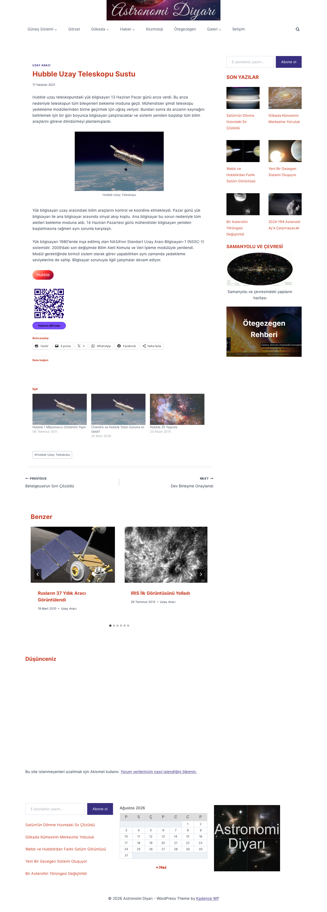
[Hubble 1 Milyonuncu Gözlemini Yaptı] (59, 409)
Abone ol (288, 62)
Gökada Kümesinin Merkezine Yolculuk (284, 118)
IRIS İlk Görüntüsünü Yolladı (160, 593)
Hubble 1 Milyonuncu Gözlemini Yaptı (59, 427)
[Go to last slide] (37, 574)
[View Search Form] (298, 29)
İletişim (238, 29)
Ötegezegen (185, 29)
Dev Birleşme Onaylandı (192, 482)
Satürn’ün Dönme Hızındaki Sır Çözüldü (240, 121)
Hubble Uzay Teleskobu (52, 454)
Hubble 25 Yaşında (163, 427)
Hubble (43, 274)
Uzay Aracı (41, 65)
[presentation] (73, 555)
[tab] (110, 626)
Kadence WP (207, 898)
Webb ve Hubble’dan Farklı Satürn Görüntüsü (240, 175)
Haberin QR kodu (49, 325)
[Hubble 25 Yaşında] (177, 409)
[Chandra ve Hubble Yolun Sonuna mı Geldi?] (118, 409)
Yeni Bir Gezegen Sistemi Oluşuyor (282, 172)
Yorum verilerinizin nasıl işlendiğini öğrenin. (159, 771)
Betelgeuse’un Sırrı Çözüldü (49, 482)
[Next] (200, 574)
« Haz (161, 867)
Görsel (74, 29)
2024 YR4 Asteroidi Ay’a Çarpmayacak (284, 225)
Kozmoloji (154, 29)
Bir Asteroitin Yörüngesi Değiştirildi (237, 228)
